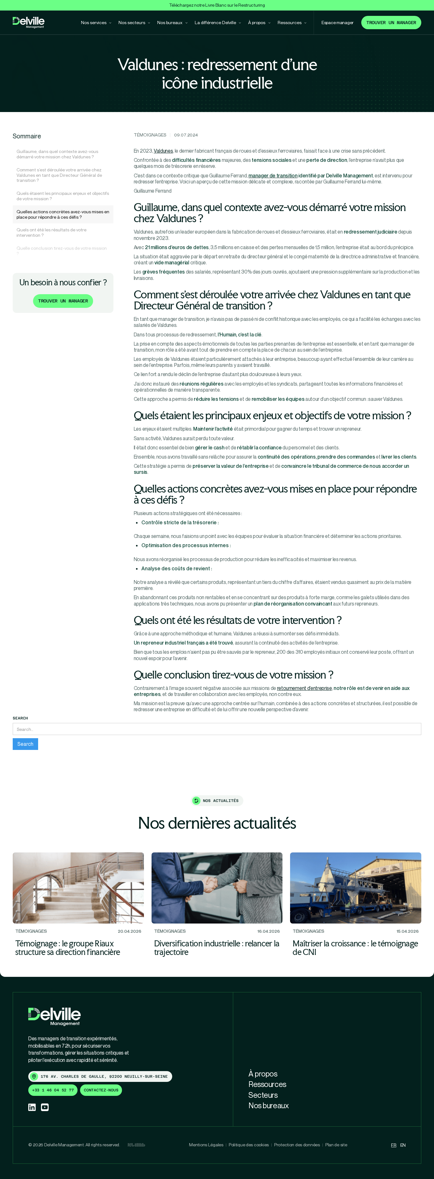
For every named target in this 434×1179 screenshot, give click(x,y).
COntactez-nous (101, 1090)
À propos (262, 1073)
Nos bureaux (268, 1105)
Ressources (267, 1084)
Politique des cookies (249, 1144)
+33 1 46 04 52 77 (53, 1090)
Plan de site (336, 1144)
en (403, 1145)
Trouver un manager (391, 22)
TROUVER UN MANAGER (63, 300)
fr (393, 1145)
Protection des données (297, 1144)
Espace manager (338, 22)
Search (20, 718)
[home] (28, 22)
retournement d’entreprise (304, 688)
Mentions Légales (206, 1144)
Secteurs (262, 1094)
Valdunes (163, 151)
